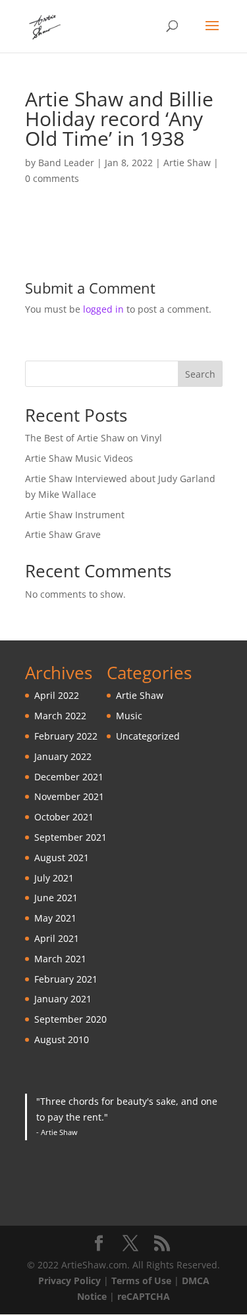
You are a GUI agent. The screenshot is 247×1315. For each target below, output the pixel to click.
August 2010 (61, 1039)
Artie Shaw (187, 162)
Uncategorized (148, 736)
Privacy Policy (69, 1280)
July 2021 (54, 878)
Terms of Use (141, 1280)
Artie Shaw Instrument (74, 514)
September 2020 (70, 1019)
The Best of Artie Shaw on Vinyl (93, 438)
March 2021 (60, 958)
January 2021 (63, 998)
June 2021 (56, 897)
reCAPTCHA (143, 1296)
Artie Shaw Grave (63, 534)
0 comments (52, 178)
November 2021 (69, 796)
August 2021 (61, 857)
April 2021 (56, 938)
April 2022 (56, 695)
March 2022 (60, 715)
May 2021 (55, 918)
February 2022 (65, 736)
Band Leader (66, 162)
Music (129, 715)
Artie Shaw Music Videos (79, 458)
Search (200, 374)
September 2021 (70, 837)
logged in (103, 309)
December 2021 (68, 776)
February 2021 (65, 979)
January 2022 (63, 756)
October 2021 (64, 817)
